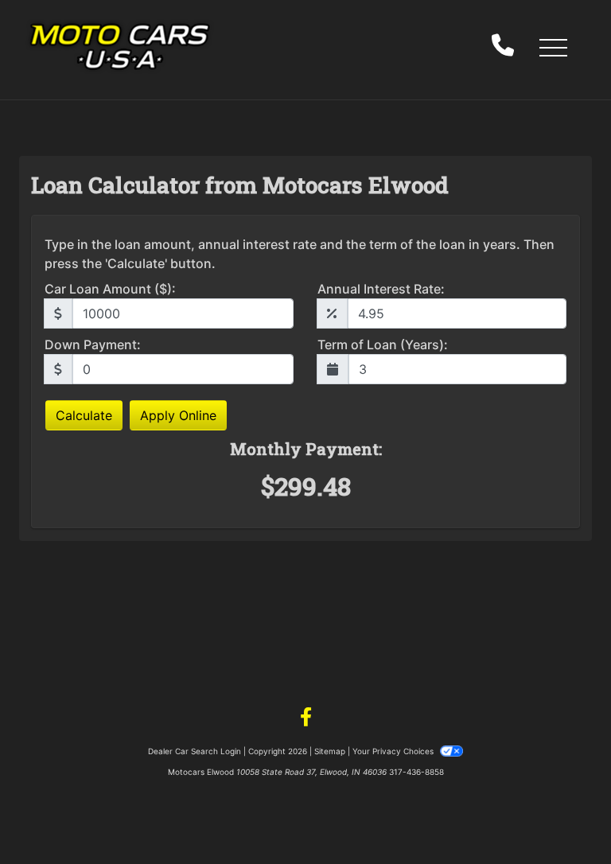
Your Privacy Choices (394, 751)
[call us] (502, 47)
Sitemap (329, 751)
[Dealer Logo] (120, 46)
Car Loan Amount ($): (110, 289)
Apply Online (178, 415)
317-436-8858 (416, 771)
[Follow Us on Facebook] (306, 717)
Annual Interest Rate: (381, 289)
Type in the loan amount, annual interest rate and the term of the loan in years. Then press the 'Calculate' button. (300, 253)
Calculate (84, 415)
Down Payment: (93, 344)
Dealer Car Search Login (194, 751)
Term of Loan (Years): (382, 344)
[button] (553, 47)
